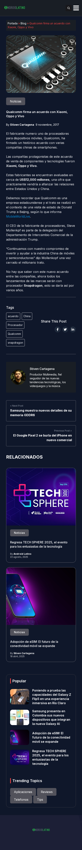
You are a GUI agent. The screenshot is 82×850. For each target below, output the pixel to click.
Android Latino (22, 553)
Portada (13, 23)
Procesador (15, 325)
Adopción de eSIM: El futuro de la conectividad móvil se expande (51, 737)
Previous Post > (63, 430)
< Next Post (16, 405)
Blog (23, 23)
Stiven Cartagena (22, 124)
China (27, 316)
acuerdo (13, 316)
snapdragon (15, 342)
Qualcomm (14, 333)
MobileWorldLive (18, 216)
